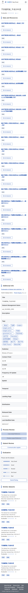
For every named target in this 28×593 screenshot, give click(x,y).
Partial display (18, 292)
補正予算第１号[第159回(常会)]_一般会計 (12, 137)
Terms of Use (16, 585)
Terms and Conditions (9, 587)
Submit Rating (14, 480)
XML (8, 504)
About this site (7, 585)
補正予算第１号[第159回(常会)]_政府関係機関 (14, 189)
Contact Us (7, 589)
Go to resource (7, 30)
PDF (3, 504)
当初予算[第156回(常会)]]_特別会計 (11, 59)
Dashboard (14, 589)
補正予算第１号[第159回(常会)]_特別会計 (12, 163)
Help (22, 585)
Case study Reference (14, 434)
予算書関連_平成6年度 (7, 545)
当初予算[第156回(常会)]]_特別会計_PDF (12, 47)
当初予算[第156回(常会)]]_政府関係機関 (12, 83)
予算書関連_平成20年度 (8, 492)
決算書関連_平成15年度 (8, 510)
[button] (26, 2)
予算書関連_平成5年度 (7, 563)
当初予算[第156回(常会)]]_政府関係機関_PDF (14, 71)
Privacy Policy (20, 587)
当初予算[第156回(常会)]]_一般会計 (11, 35)
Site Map (21, 589)
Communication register (14, 447)
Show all (24, 292)
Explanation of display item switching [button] (11, 289)
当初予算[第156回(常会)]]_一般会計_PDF (12, 23)
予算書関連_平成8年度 (7, 527)
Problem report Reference (14, 438)
